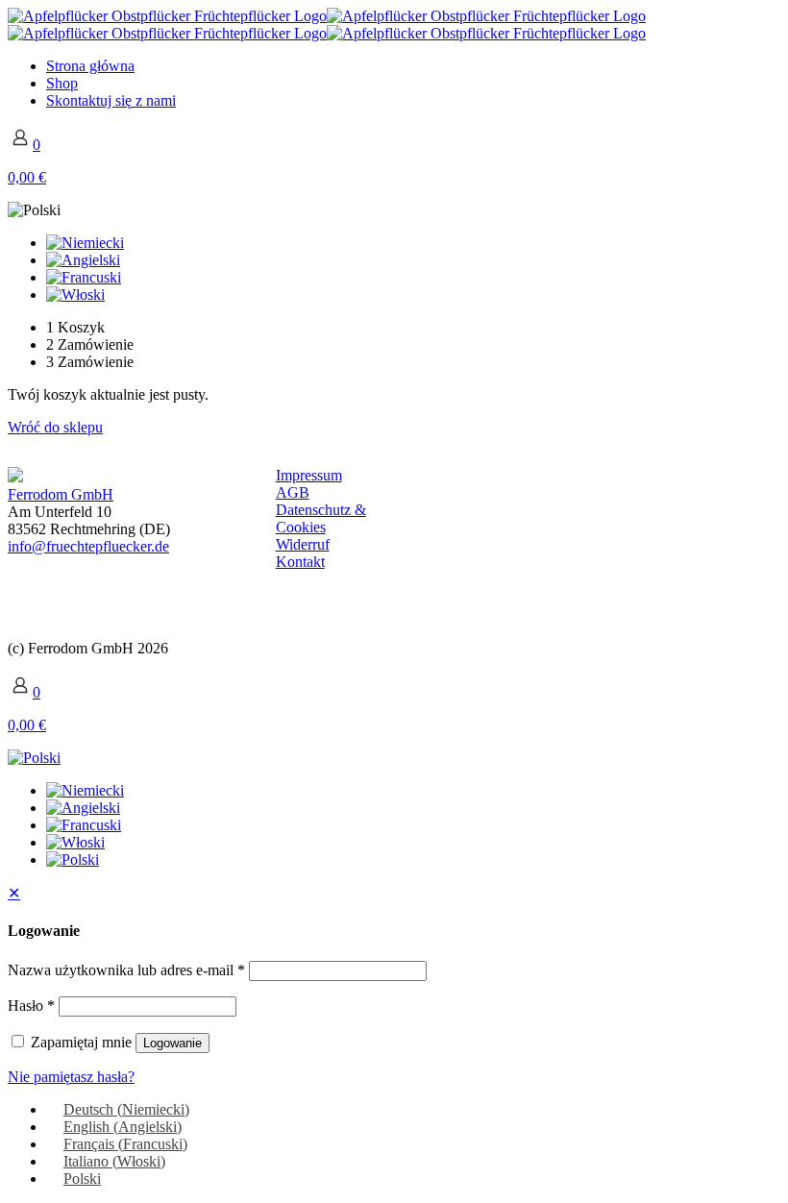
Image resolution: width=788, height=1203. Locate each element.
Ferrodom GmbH (60, 494)
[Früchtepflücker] (327, 24)
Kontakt (300, 561)
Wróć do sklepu (55, 427)
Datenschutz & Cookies (321, 518)
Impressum (309, 475)
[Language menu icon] (34, 210)
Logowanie (172, 1043)
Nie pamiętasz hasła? (71, 1076)
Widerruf (303, 544)
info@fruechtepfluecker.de (88, 546)
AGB (292, 492)
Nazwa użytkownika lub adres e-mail (126, 970)
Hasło (31, 1005)
